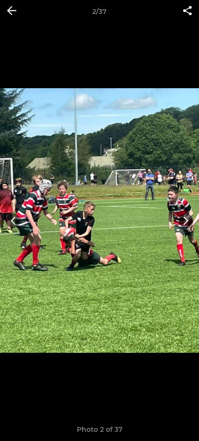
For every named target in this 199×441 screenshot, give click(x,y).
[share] (187, 11)
